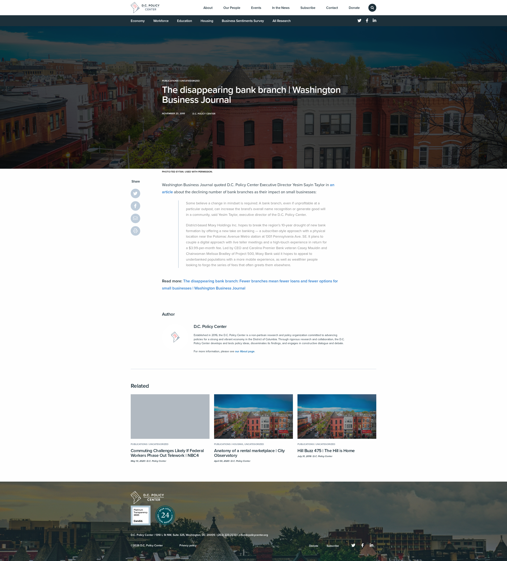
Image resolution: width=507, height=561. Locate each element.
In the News (281, 8)
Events (256, 8)
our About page (244, 351)
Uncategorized (190, 80)
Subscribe (307, 8)
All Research (282, 21)
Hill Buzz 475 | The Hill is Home (326, 450)
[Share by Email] (135, 218)
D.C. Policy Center (210, 326)
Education (184, 21)
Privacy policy (187, 545)
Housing (207, 21)
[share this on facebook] (135, 206)
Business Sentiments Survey (243, 21)
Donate (354, 8)
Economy (138, 21)
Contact (332, 8)
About (208, 8)
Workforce (161, 21)
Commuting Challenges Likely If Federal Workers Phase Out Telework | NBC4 (167, 453)
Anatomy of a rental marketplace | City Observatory (249, 453)
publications (170, 80)
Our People (231, 8)
